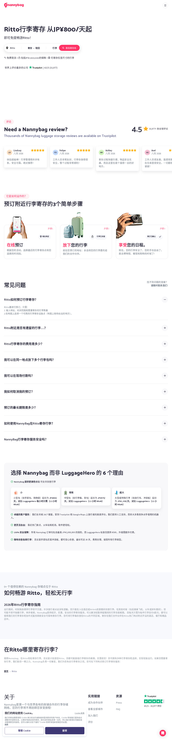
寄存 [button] (30, 48)
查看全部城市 (95, 709)
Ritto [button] (12, 48)
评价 (90, 722)
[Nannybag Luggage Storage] (15, 5)
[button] (163, 733)
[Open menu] (165, 5)
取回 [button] (37, 48)
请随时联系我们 (159, 285)
